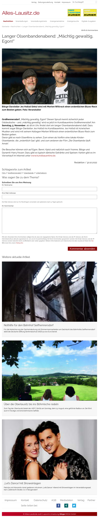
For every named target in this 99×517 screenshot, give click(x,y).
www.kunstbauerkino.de (43, 155)
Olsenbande (29, 173)
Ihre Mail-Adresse (9, 193)
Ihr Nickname (7, 185)
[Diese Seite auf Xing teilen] (66, 505)
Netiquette (19, 243)
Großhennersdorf (14, 173)
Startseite (5, 26)
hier (92, 241)
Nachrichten (16, 26)
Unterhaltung (41, 173)
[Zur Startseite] (33, 12)
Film (4, 173)
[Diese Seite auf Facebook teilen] (58, 505)
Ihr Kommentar (8, 206)
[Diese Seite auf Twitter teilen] (74, 505)
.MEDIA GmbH (68, 514)
